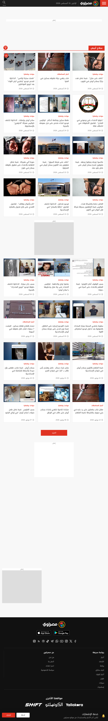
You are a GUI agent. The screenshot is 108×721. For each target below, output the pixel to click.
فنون (102, 678)
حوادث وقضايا (98, 74)
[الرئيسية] (89, 3)
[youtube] (61, 641)
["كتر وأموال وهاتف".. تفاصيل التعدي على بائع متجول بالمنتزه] (20, 187)
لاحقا (23, 715)
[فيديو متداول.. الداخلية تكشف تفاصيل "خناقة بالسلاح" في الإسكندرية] (54, 187)
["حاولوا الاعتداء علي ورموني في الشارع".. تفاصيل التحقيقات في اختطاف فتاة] (88, 104)
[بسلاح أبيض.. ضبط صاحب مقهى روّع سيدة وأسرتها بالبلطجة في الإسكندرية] (20, 351)
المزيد (54, 432)
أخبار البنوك (100, 674)
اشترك (8, 715)
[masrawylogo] (54, 624)
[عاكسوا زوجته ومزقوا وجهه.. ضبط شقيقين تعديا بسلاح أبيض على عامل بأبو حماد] (88, 145)
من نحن (51, 657)
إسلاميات (100, 687)
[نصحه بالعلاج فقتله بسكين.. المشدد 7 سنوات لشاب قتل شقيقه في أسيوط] (20, 309)
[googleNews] (34, 641)
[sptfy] (43, 641)
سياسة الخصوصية (47, 670)
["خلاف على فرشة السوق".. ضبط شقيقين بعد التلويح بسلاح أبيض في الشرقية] (54, 145)
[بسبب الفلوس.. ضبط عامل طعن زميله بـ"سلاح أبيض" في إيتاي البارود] (20, 393)
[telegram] (52, 641)
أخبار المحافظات (63, 74)
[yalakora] (74, 705)
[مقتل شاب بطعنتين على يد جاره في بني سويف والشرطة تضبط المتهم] (88, 393)
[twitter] (71, 641)
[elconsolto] (54, 705)
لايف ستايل (99, 670)
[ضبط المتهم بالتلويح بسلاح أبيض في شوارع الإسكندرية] (88, 351)
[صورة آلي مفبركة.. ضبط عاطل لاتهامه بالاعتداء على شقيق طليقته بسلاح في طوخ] (20, 145)
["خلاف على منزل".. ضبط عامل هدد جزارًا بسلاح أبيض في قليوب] (88, 62)
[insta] (66, 641)
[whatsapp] (57, 641)
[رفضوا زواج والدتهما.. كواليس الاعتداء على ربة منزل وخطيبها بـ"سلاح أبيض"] (54, 268)
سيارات (101, 683)
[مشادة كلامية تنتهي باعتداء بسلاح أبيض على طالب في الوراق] (54, 393)
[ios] (44, 632)
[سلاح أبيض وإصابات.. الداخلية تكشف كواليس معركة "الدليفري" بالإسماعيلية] (20, 104)
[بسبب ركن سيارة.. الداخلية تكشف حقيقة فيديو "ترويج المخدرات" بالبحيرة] (20, 268)
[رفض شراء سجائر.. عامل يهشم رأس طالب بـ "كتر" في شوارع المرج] (54, 351)
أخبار (102, 657)
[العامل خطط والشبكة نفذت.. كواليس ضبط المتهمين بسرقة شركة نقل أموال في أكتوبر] (88, 187)
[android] (61, 632)
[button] (104, 3)
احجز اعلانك (50, 666)
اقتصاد (101, 661)
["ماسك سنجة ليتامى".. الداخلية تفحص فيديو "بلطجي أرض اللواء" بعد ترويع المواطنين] (20, 62)
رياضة (102, 666)
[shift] (33, 705)
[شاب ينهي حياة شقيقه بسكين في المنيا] (54, 62)
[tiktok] (47, 641)
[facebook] (75, 641)
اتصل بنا (51, 661)
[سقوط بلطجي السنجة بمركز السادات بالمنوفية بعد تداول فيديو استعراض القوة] (88, 309)
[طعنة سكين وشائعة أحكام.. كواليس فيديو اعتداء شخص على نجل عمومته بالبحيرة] (54, 104)
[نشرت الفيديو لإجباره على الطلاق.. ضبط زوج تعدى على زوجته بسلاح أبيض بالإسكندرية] (54, 309)
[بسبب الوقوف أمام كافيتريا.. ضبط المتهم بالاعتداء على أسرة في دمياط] (88, 268)
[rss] (39, 641)
